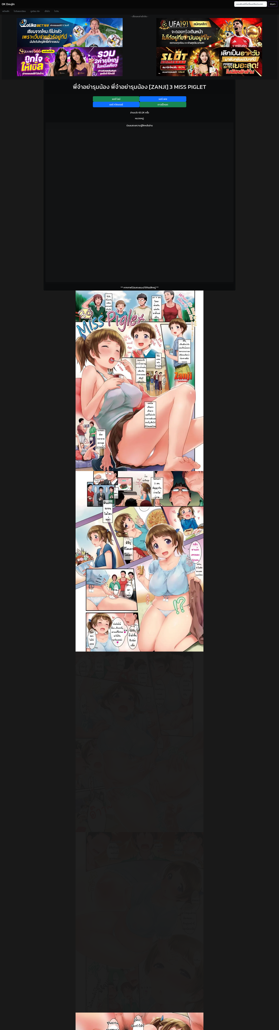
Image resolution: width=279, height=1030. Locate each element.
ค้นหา (272, 4)
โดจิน (56, 11)
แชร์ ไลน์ (116, 99)
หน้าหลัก (5, 11)
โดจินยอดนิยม (20, 11)
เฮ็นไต (47, 11)
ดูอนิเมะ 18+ (35, 11)
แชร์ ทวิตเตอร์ (116, 104)
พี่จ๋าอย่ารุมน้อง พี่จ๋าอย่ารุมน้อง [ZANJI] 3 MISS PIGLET (139, 86)
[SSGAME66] (70, 61)
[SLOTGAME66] (209, 61)
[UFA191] (209, 32)
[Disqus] (139, 167)
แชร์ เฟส (163, 99)
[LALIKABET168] (70, 32)
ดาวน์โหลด (163, 104)
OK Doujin (8, 4)
